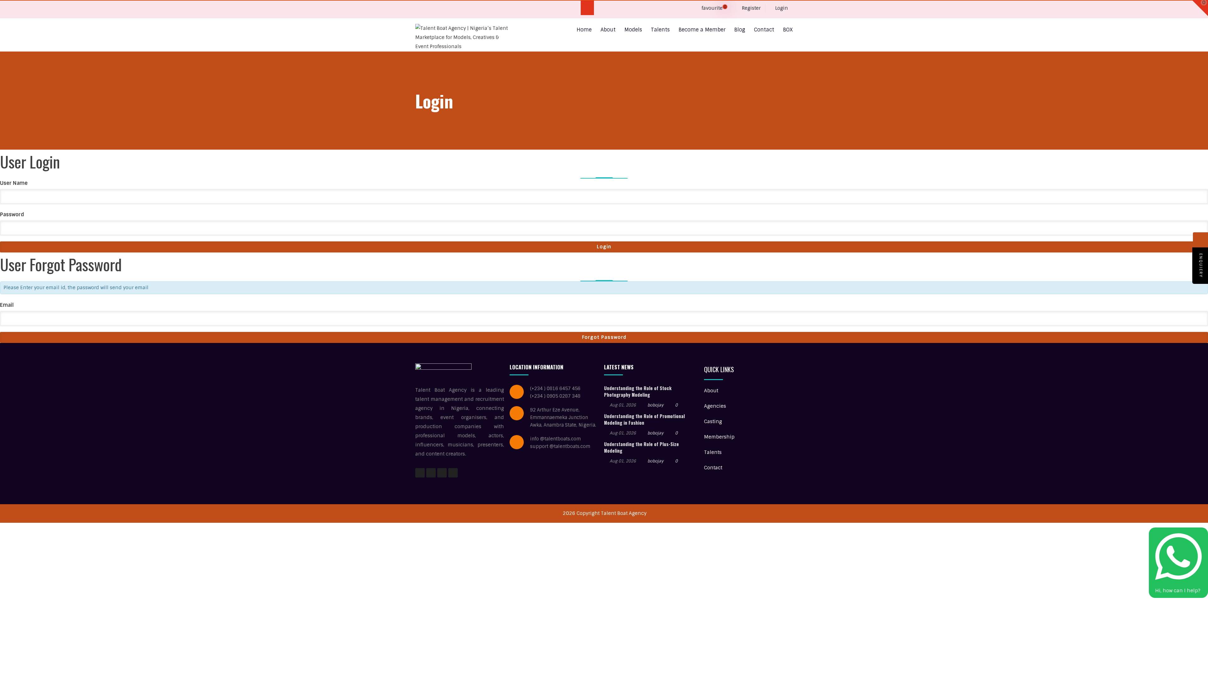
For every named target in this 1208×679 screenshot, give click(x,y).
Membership (719, 437)
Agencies (715, 406)
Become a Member (702, 29)
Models (633, 29)
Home (584, 29)
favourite (713, 8)
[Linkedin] (457, 9)
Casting (713, 421)
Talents (660, 29)
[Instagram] (442, 473)
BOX (788, 29)
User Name (14, 183)
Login (781, 8)
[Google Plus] (433, 9)
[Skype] (445, 9)
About (608, 29)
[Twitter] (469, 9)
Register (751, 8)
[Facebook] (420, 9)
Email (7, 305)
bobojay (655, 405)
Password (12, 214)
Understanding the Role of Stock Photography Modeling (638, 391)
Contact (764, 29)
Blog (739, 29)
